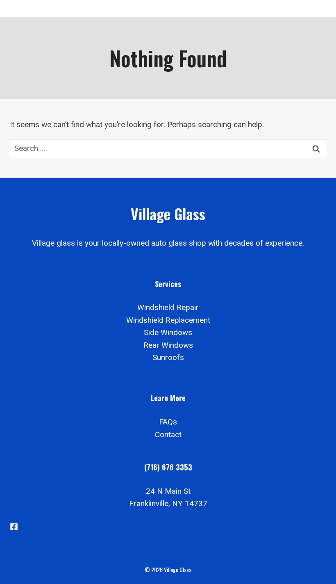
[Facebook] (14, 526)
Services (168, 283)
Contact (168, 434)
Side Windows (168, 332)
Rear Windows (168, 345)
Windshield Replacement (168, 320)
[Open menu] (316, 8)
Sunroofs (168, 357)
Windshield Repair (168, 307)
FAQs (168, 422)
